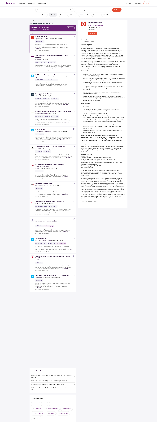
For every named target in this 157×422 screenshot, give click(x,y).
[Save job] (74, 36)
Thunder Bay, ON (41, 20)
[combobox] (54, 10)
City (70, 404)
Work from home (53, 409)
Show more (38, 48)
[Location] (91, 10)
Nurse (36, 404)
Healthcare (67, 409)
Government (64, 413)
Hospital (51, 413)
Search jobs (32, 20)
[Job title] (53, 10)
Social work (38, 409)
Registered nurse (57, 404)
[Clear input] (70, 10)
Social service (39, 413)
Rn (45, 404)
